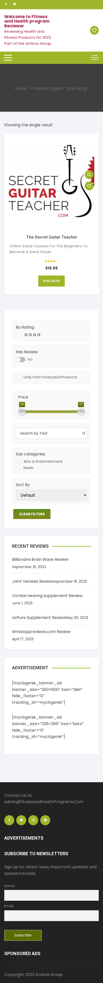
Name (9, 885)
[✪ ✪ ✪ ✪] (19, 334)
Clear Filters (32, 514)
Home (21, 88)
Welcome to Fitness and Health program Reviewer (27, 21)
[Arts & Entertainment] (19, 461)
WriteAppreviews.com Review (41, 632)
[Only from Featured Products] (19, 377)
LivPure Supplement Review (39, 617)
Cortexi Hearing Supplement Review (47, 596)
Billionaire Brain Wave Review (40, 559)
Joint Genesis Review (32, 581)
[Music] (19, 467)
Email (9, 906)
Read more (51, 281)
